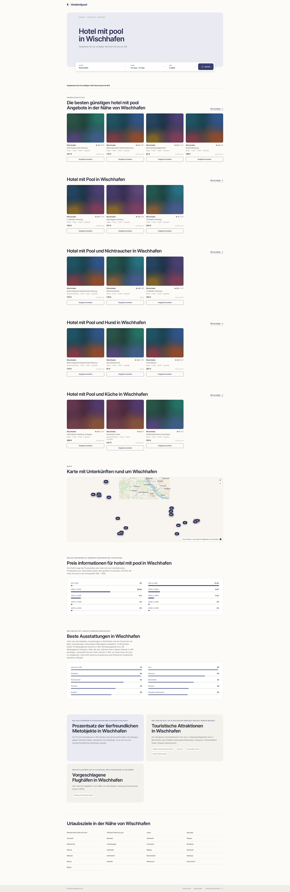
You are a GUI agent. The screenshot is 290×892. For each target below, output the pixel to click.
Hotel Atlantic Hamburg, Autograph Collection (83, 434)
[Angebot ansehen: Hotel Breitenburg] (204, 128)
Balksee (70, 856)
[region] (145, 509)
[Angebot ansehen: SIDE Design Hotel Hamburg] (85, 128)
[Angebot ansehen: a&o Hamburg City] (125, 342)
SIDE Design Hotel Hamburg (77, 148)
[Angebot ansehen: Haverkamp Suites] (125, 414)
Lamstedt (150, 844)
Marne (69, 861)
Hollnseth (150, 838)
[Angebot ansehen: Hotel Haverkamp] (125, 271)
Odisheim (110, 850)
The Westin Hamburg (154, 219)
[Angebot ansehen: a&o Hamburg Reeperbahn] (165, 128)
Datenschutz (187, 888)
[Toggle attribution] (220, 539)
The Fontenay (151, 363)
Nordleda (190, 844)
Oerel (149, 832)
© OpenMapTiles (197, 539)
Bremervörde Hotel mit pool (77, 832)
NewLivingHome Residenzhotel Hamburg (82, 291)
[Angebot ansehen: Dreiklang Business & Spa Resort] (165, 414)
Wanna (69, 850)
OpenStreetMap (214, 539)
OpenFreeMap (187, 539)
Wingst (189, 838)
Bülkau (149, 850)
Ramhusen (151, 861)
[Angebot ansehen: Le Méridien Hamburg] (85, 199)
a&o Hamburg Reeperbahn (156, 148)
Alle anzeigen (216, 109)
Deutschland (91, 17)
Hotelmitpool (79, 4)
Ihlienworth (71, 844)
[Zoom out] (220, 483)
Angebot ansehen (85, 159)
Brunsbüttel (151, 856)
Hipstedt (190, 832)
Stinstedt (190, 850)
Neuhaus (190, 856)
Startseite (82, 17)
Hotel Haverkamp (112, 291)
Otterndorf (111, 856)
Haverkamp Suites (113, 434)
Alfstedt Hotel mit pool (115, 832)
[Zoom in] (220, 480)
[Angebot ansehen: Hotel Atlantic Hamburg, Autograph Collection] (85, 414)
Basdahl (110, 838)
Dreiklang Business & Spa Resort (158, 434)
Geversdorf (191, 861)
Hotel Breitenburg (192, 148)
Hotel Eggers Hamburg (114, 219)
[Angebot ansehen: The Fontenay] (165, 342)
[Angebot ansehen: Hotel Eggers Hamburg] (125, 199)
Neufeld (110, 861)
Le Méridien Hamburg (75, 219)
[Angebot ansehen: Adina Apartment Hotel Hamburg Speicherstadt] (125, 128)
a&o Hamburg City (113, 363)
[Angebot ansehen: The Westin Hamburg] (165, 199)
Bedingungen (198, 888)
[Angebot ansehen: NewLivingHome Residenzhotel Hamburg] (85, 271)
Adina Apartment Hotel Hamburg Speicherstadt (123, 148)
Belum (69, 867)
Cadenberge (111, 844)
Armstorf (70, 838)
